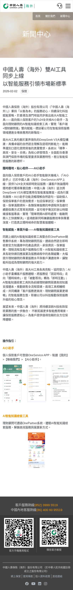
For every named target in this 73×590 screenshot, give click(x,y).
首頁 (37, 16)
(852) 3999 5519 (46, 505)
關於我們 (50, 16)
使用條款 (28, 576)
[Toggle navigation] (69, 6)
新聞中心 (65, 16)
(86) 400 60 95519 (49, 510)
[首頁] (19, 6)
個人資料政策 (42, 576)
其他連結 (57, 576)
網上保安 (16, 576)
